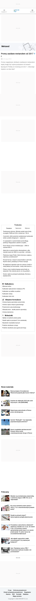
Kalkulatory (9, 284)
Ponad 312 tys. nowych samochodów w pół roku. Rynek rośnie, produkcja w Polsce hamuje (17, 260)
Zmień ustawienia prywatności (13, 592)
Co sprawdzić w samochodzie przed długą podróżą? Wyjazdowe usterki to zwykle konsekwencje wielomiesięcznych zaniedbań (16, 242)
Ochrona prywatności (19, 590)
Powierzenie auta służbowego (11, 307)
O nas (9, 590)
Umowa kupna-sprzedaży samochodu (13, 302)
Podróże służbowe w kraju (10, 325)
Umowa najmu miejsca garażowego (13, 304)
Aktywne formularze (13, 299)
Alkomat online (6, 286)
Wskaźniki (9, 315)
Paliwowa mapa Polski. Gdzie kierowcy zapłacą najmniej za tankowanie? (17, 256)
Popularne (9, 228)
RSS (13, 594)
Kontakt (18, 594)
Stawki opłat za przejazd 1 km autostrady (14, 320)
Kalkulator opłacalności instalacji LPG (13, 289)
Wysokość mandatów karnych (11, 323)
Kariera (8, 594)
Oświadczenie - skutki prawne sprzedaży (14, 309)
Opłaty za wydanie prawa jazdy (11, 318)
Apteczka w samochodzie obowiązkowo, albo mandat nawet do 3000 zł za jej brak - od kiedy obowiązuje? (16, 251)
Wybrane (27, 228)
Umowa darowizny (7, 312)
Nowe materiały (7, 387)
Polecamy (5, 492)
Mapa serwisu (17, 596)
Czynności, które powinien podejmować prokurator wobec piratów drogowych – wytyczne (18, 237)
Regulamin (27, 592)
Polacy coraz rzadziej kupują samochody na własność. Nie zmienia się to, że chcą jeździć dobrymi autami (16, 270)
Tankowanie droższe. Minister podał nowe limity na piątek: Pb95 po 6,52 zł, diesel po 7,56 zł (17, 232)
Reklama (25, 594)
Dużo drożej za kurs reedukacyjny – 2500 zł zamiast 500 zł (16, 246)
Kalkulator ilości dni (8, 296)
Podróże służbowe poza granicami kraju (14, 328)
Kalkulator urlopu (7, 293)
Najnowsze (18, 228)
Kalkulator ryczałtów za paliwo (11, 291)
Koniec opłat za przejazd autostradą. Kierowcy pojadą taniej (16, 274)
